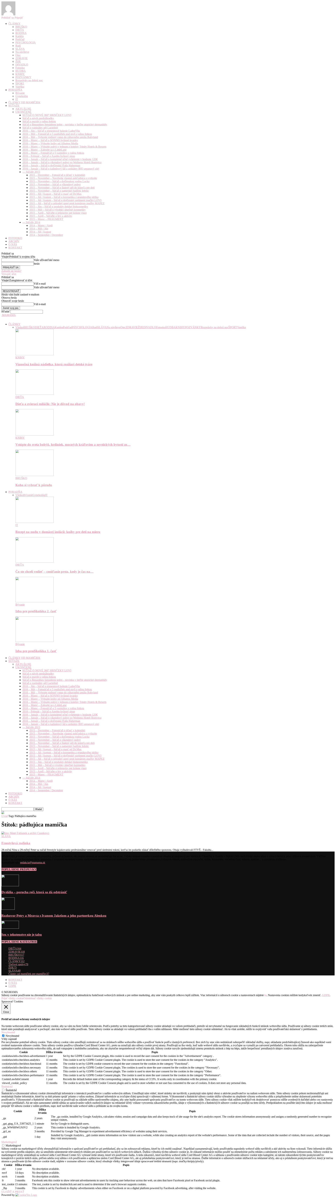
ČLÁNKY (14, 23)
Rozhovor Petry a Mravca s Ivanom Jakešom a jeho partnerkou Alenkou (53, 915)
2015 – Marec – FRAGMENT (46, 219)
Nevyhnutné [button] (8, 1032)
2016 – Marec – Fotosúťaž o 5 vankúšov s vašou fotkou (53, 152)
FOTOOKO (15, 238)
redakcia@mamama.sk (32, 862)
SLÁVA (20, 48)
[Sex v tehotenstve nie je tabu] (10, 927)
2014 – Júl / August (40, 231)
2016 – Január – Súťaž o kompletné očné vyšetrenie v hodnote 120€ (60, 159)
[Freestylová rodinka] (25, 833)
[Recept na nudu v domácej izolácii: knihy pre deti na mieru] (34, 521)
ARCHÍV (13, 241)
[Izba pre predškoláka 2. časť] (34, 601)
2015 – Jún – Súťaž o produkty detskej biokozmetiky (58, 206)
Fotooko (20, 67)
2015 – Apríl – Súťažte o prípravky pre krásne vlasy (58, 212)
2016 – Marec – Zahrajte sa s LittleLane (44, 149)
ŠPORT (19, 83)
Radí (18, 45)
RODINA (21, 33)
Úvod (4, 816)
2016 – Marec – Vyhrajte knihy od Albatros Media (50, 143)
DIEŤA (19, 29)
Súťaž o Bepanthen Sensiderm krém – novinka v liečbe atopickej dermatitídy (64, 124)
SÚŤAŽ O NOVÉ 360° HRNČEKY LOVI (46, 115)
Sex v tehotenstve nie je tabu (21, 934)
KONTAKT (15, 247)
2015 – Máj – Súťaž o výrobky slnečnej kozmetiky (57, 209)
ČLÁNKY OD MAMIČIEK (24, 102)
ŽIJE (18, 61)
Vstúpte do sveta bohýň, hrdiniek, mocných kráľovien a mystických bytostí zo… (73, 444)
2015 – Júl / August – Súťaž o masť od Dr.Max (55, 193)
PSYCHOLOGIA (25, 42)
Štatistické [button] (7, 1086)
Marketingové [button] (9, 1142)
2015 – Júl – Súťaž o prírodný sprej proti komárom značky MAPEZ (66, 203)
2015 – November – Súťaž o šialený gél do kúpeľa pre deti (61, 187)
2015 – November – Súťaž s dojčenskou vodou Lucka (59, 181)
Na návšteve (22, 51)
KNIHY (20, 74)
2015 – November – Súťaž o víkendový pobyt (54, 184)
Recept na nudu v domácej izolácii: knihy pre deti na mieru (57, 532)
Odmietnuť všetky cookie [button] (38, 998)
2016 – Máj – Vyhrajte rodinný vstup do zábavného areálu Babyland (60, 137)
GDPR (12, 986)
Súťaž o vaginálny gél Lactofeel (40, 127)
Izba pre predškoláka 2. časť (36, 611)
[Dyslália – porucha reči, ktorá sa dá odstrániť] (10, 885)
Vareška (19, 86)
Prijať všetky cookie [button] (12, 998)
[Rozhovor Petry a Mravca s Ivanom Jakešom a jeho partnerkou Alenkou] (8, 908)
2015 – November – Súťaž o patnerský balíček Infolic (59, 190)
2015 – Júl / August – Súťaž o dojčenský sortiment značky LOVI (65, 200)
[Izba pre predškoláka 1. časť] (34, 640)
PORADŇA (15, 89)
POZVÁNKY (23, 77)
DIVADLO (21, 64)
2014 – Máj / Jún (38, 228)
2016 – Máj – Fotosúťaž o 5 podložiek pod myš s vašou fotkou (57, 133)
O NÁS (12, 244)
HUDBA (20, 70)
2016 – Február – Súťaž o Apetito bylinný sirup (48, 156)
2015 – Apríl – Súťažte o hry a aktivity (50, 216)
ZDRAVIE (21, 58)
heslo (37, 263)
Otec (18, 55)
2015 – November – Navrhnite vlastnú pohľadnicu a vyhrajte (63, 178)
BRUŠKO (21, 26)
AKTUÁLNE (23, 108)
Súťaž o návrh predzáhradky (38, 118)
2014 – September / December (46, 234)
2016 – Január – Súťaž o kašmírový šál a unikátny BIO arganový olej (60, 168)
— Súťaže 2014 (31, 222)
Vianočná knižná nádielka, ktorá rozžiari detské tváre (53, 364)
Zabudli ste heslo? (11, 270)
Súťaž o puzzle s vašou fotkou (39, 121)
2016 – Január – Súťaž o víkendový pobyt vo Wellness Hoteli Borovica (61, 162)
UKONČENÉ (23, 111)
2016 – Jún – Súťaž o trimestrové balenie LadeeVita (51, 130)
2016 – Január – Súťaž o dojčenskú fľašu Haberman (51, 165)
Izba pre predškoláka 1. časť (36, 651)
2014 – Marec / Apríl (40, 225)
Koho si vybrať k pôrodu (33, 485)
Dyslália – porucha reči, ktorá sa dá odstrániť (34, 892)
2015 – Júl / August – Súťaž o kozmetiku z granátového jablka (63, 197)
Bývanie (20, 92)
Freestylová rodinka (15, 843)
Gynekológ (21, 96)
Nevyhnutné (12, 1035)
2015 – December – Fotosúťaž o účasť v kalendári (57, 174)
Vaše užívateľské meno (46, 259)
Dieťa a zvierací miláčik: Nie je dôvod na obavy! (50, 404)
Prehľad (19, 39)
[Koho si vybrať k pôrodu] (34, 475)
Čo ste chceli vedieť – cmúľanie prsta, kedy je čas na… (54, 571)
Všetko (19, 327)
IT (16, 99)
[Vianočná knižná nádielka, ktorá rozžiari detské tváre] (34, 354)
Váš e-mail (40, 283)
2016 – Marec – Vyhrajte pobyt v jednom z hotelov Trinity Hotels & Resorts (64, 146)
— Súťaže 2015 (31, 171)
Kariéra (19, 36)
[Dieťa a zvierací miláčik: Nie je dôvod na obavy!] (34, 393)
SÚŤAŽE (13, 105)
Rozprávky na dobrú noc (29, 80)
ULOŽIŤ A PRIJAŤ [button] (12, 1191)
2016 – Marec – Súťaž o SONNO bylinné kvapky (50, 140)
